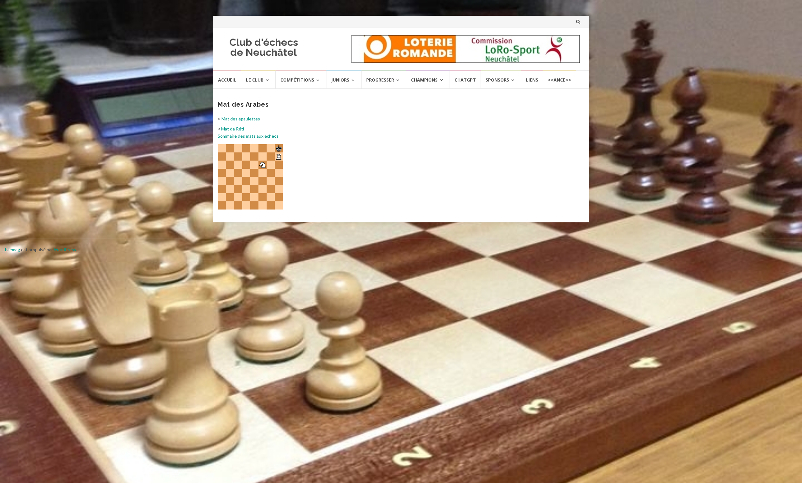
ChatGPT (465, 80)
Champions (424, 80)
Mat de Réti (232, 128)
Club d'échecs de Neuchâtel (263, 47)
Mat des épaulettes (240, 118)
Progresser (380, 80)
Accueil (227, 80)
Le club (254, 80)
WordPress (65, 249)
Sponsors (497, 80)
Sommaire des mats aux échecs (248, 136)
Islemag (12, 249)
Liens (532, 80)
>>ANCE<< (559, 80)
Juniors (340, 80)
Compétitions (297, 80)
